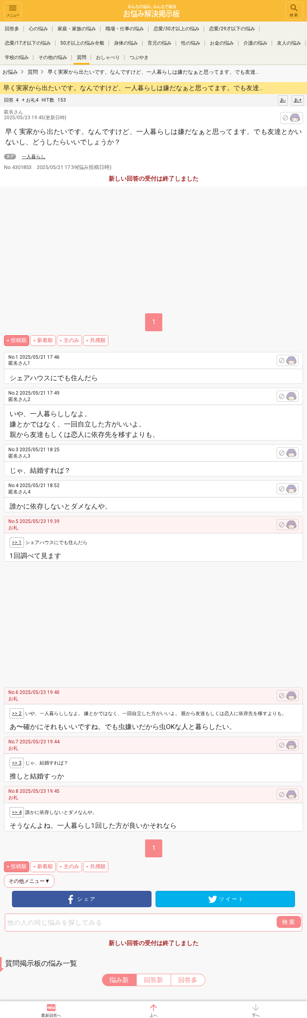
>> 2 (17, 713)
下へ (256, 1015)
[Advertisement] (161, 621)
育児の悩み (159, 43)
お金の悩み (222, 43)
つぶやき (139, 57)
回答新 (153, 980)
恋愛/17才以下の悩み (28, 43)
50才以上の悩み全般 (82, 43)
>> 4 (17, 812)
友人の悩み (289, 43)
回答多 (12, 28)
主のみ (71, 340)
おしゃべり (108, 57)
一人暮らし (34, 156)
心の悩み (38, 28)
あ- (283, 100)
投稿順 (18, 340)
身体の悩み (126, 43)
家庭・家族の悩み (77, 28)
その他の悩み (52, 57)
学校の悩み (17, 57)
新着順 (45, 340)
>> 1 (17, 542)
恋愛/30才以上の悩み (176, 28)
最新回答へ (51, 1015)
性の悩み (190, 43)
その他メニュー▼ (29, 881)
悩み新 (119, 980)
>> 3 (17, 763)
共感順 (98, 340)
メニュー (12, 15)
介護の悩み (255, 43)
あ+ (298, 100)
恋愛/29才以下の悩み (232, 28)
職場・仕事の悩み (125, 28)
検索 (294, 15)
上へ (153, 1015)
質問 (81, 57)
